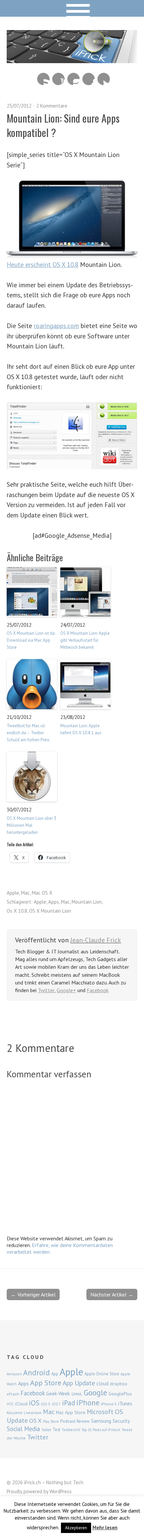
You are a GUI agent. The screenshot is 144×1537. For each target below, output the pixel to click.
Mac (25, 893)
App (54, 1374)
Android (36, 1372)
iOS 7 (56, 1404)
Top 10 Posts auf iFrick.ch (101, 1429)
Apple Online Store (101, 1373)
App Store (45, 1382)
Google (95, 1392)
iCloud (21, 1404)
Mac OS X (42, 893)
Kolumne (14, 1412)
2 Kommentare (51, 106)
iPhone (87, 1402)
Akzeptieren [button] (76, 1528)
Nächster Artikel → (111, 1294)
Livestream (33, 1412)
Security (121, 1421)
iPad (68, 1402)
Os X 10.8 (17, 911)
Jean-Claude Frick (95, 940)
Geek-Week (58, 1393)
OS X (35, 1420)
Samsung (101, 1420)
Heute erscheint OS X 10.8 (42, 264)
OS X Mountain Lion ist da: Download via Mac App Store (31, 640)
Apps (53, 902)
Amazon (14, 1373)
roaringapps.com (56, 325)
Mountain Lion (87, 902)
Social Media (23, 1429)
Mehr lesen (105, 1527)
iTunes (125, 1403)
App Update (79, 1383)
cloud (102, 1383)
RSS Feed (43, 79)
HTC (10, 1404)
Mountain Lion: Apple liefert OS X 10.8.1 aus (80, 729)
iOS (34, 1402)
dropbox (118, 1384)
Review (83, 1421)
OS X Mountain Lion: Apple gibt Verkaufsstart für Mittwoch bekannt (85, 640)
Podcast (67, 1421)
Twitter (103, 79)
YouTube (58, 79)
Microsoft (100, 1412)
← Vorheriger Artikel (33, 1294)
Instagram (73, 79)
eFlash (13, 1393)
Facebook (88, 79)
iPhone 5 (109, 1403)
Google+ (66, 990)
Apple (13, 893)
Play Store (51, 1421)
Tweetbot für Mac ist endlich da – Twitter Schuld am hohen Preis (28, 733)
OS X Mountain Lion (50, 911)
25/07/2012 (19, 106)
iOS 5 (46, 1403)
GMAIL (76, 1393)
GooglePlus (120, 1394)
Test (56, 1429)
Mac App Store (70, 1412)
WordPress (61, 1491)
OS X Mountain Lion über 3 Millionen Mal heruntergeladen (31, 825)
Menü (72, 8)
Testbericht (71, 1429)
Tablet (46, 1429)
